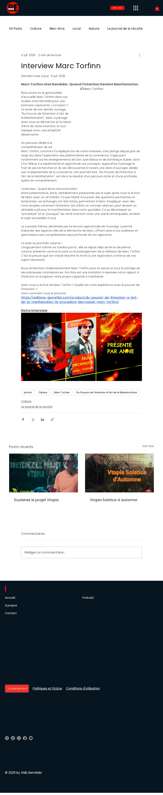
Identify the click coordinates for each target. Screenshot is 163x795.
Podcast (88, 598)
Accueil (10, 598)
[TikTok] (13, 738)
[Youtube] (31, 738)
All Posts (15, 28)
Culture (36, 28)
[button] (157, 8)
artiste (28, 392)
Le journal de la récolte (125, 28)
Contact (11, 613)
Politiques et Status (47, 688)
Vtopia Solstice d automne (113, 499)
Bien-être (57, 28)
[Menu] (135, 7)
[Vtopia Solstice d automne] (119, 473)
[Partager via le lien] (52, 419)
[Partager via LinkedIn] (42, 419)
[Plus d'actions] (139, 55)
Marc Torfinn (62, 392)
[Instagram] (7, 738)
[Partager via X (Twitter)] (33, 419)
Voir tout (148, 446)
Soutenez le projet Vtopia (36, 499)
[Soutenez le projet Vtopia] (43, 473)
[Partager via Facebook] (23, 419)
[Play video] (81, 347)
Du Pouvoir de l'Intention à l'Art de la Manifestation (106, 392)
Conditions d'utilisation (83, 688)
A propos (11, 605)
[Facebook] (25, 738)
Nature (94, 28)
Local (77, 28)
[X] (19, 738)
